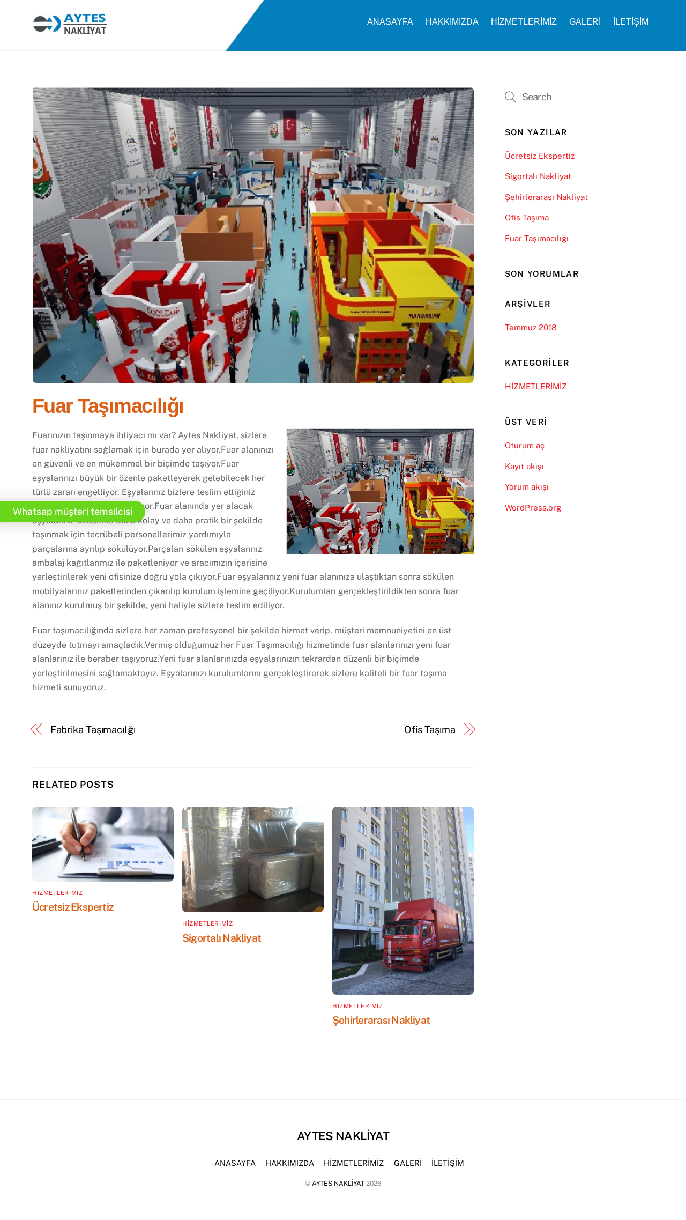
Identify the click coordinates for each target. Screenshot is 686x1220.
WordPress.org (533, 507)
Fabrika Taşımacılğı (93, 729)
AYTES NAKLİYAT (338, 1183)
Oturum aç (525, 445)
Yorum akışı (527, 486)
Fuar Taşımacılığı (108, 405)
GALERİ (585, 21)
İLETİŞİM (630, 21)
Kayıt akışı (524, 466)
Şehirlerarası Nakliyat (381, 1020)
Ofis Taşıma (430, 729)
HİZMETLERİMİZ (524, 21)
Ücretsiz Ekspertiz (72, 907)
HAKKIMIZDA (452, 21)
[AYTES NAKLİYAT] (69, 30)
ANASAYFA (390, 21)
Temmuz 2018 (531, 327)
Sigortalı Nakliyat (221, 938)
